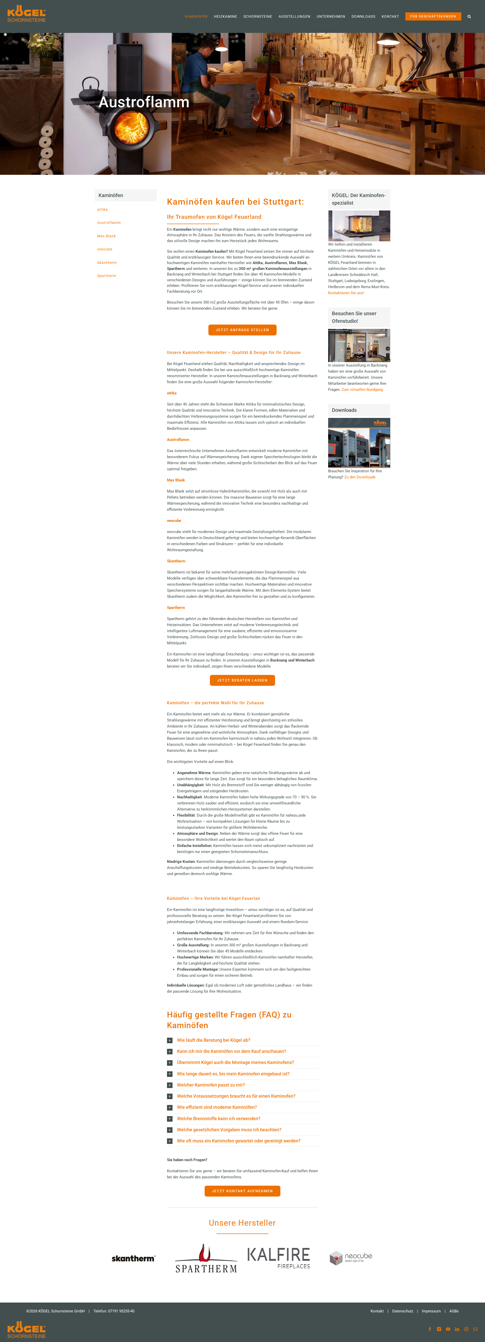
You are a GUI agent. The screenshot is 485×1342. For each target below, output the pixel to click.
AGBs (454, 1311)
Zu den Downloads (360, 477)
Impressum (431, 1311)
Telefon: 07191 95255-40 (113, 1311)
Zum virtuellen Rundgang (362, 389)
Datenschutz (402, 1311)
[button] (469, 16)
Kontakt (377, 1311)
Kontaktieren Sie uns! (346, 293)
